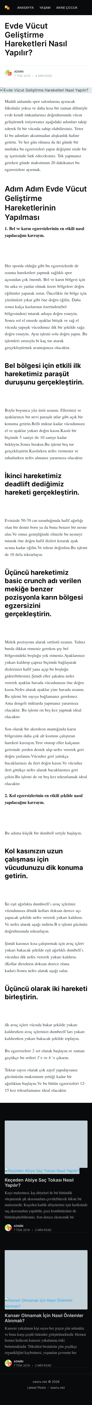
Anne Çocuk (67, 7)
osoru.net (40, 1381)
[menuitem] (25, 7)
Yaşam (44, 7)
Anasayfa (25, 7)
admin (19, 71)
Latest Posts (36, 1387)
